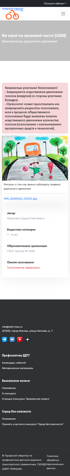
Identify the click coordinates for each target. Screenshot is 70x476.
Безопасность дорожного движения (29, 41)
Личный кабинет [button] (54, 3)
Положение (9, 388)
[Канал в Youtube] (19, 339)
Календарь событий (14, 362)
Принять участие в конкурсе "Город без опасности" (33, 424)
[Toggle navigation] (63, 13)
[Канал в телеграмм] (4, 339)
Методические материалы (17, 368)
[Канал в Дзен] (27, 339)
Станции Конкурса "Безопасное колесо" (26, 398)
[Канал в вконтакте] (12, 339)
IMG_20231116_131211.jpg (20, 198)
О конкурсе (9, 393)
